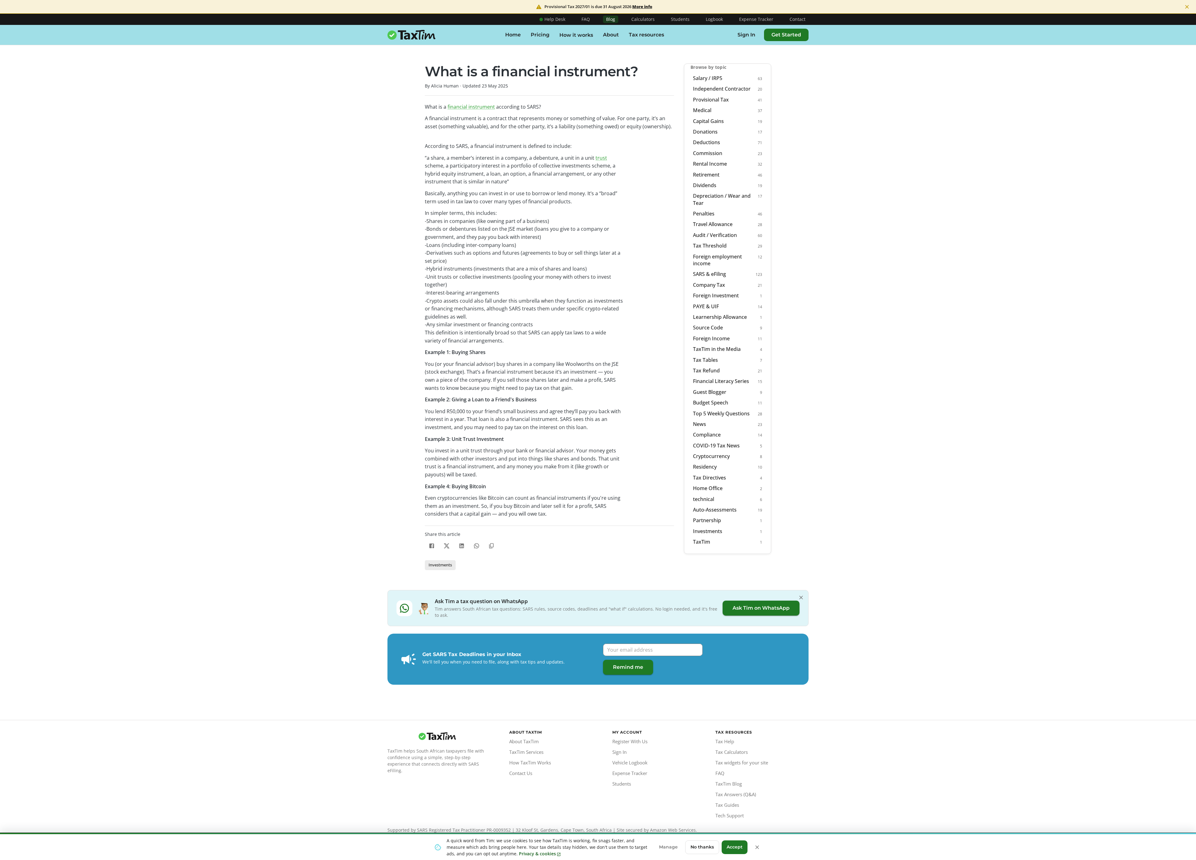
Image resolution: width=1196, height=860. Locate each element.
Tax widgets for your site (741, 762)
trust (601, 157)
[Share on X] (446, 546)
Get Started (786, 35)
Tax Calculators (731, 752)
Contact (797, 19)
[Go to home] (437, 736)
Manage (668, 847)
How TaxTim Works (530, 762)
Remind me (628, 667)
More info (642, 6)
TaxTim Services (526, 752)
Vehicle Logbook (630, 762)
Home (513, 35)
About (611, 35)
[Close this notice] (757, 847)
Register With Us (630, 741)
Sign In (746, 35)
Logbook (714, 19)
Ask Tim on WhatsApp (761, 608)
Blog (610, 19)
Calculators (643, 19)
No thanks (702, 847)
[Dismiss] (801, 597)
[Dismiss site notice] (1187, 7)
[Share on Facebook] (432, 546)
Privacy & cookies (537, 854)
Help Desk (554, 19)
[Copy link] (491, 546)
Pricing (540, 35)
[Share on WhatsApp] (476, 546)
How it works (576, 35)
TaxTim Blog (728, 784)
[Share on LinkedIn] (461, 546)
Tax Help (724, 741)
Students (680, 19)
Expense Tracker (756, 19)
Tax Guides (727, 805)
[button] (440, 565)
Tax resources (646, 35)
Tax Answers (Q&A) (735, 794)
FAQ (585, 19)
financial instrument (471, 106)
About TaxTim (524, 741)
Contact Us (520, 773)
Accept (735, 847)
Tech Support (729, 815)
